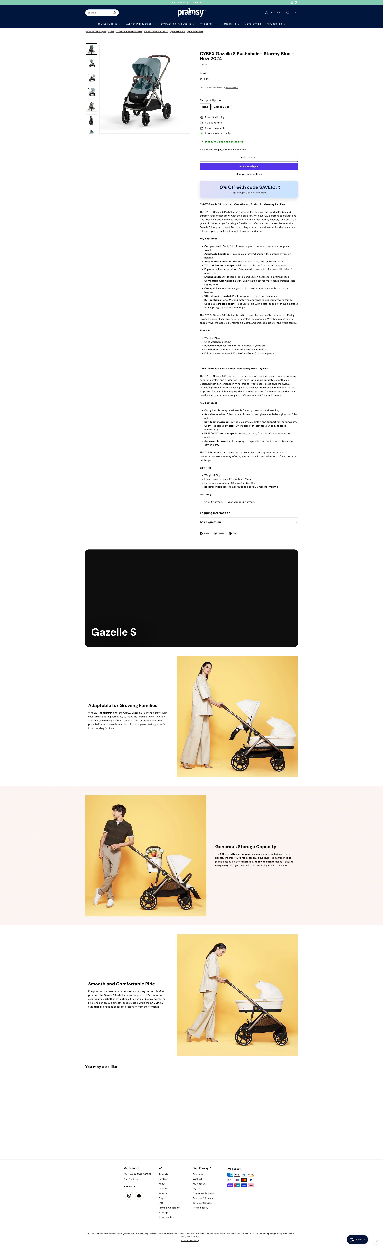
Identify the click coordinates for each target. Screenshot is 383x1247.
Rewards (163, 1174)
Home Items (229, 24)
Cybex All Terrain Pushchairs (129, 31)
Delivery (163, 1188)
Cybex (111, 31)
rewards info (232, 87)
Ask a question (210, 522)
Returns (163, 1193)
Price (203, 73)
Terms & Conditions (170, 1207)
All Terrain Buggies (139, 24)
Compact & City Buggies (176, 24)
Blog (161, 1198)
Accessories (253, 24)
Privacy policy (166, 1217)
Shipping (218, 149)
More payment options (249, 174)
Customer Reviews (203, 1193)
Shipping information (215, 513)
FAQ (161, 1202)
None (205, 106)
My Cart (197, 1188)
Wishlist (197, 1178)
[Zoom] (145, 88)
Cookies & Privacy (203, 1198)
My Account (199, 1183)
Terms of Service (202, 1202)
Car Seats (207, 24)
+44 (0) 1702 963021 (191, 2)
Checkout (198, 1174)
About (162, 1183)
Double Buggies (108, 24)
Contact (163, 1178)
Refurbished (275, 24)
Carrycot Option (210, 100)
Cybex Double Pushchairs (156, 31)
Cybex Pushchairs (195, 31)
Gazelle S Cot (221, 106)
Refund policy (200, 1207)
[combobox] (102, 12)
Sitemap (163, 1212)
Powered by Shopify (190, 1240)
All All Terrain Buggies (96, 31)
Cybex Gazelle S (177, 31)
